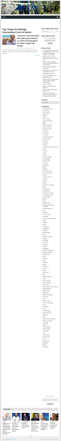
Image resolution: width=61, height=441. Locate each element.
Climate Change (46, 138)
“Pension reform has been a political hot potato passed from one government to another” (50, 95)
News (44, 260)
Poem (44, 274)
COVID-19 (45, 151)
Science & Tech (46, 300)
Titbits (44, 332)
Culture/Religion (46, 159)
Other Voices (45, 272)
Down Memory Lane (47, 171)
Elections (45, 183)
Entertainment (46, 189)
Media (44, 256)
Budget (44, 122)
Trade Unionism (46, 334)
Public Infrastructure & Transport (50, 286)
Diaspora (45, 167)
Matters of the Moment (48, 250)
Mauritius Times (20, 48)
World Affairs (46, 346)
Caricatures (45, 130)
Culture (44, 153)
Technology (45, 322)
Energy (44, 187)
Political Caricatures (47, 276)
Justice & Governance (47, 236)
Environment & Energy (48, 193)
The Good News (46, 328)
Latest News (45, 240)
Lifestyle (44, 246)
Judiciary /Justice (46, 232)
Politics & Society (47, 280)
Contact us (44, 439)
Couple (44, 149)
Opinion (44, 270)
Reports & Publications (48, 294)
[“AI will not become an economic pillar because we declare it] (54, 417)
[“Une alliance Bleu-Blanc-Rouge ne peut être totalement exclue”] (26, 417)
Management (46, 248)
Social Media (45, 306)
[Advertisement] (28, 22)
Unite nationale (46, 340)
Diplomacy (45, 169)
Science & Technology (48, 302)
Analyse (44, 116)
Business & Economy (47, 124)
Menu (4, 17)
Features (45, 199)
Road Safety (45, 296)
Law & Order (45, 242)
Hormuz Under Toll (47, 84)
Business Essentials (47, 126)
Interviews (45, 230)
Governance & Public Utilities (49, 218)
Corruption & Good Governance (50, 146)
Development (46, 165)
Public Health (46, 284)
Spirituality (45, 314)
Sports (44, 316)
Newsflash (45, 262)
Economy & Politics (47, 177)
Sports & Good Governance (49, 318)
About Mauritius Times (48, 108)
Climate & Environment (48, 136)
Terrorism (45, 324)
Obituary (45, 264)
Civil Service (45, 134)
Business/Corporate (47, 128)
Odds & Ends (46, 266)
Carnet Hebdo (46, 132)
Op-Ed (44, 268)
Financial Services (47, 203)
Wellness (45, 344)
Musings (44, 258)
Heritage (45, 222)
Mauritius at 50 (46, 254)
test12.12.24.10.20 (53, 439)
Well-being (45, 342)
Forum (44, 210)
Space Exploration (47, 312)
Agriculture (45, 114)
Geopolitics (45, 212)
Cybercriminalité (46, 161)
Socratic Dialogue (47, 310)
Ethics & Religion (46, 197)
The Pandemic (46, 330)
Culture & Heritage (47, 157)
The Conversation (47, 326)
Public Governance (47, 282)
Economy (45, 175)
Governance (45, 216)
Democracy (45, 163)
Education (45, 181)
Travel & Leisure (46, 336)
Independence (46, 228)
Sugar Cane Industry (47, 320)
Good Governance (47, 214)
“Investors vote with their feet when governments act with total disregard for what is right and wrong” (28, 41)
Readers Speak (46, 290)
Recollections (46, 292)
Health (44, 220)
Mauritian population (47, 252)
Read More (37, 55)
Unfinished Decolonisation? (49, 73)
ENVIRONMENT (46, 191)
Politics (44, 278)
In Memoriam (46, 226)
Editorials (45, 179)
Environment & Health (48, 195)
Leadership (45, 244)
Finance (44, 201)
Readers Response (47, 288)
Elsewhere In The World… (49, 185)
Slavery (44, 304)
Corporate (45, 144)
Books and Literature (47, 120)
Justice (44, 234)
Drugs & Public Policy (48, 173)
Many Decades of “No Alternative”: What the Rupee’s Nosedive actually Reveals (50, 81)
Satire (44, 298)
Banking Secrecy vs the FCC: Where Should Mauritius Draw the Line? (50, 58)
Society (44, 308)
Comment (45, 140)
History (44, 224)
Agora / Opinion (46, 112)
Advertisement (46, 110)
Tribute (44, 338)
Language (45, 238)
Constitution (45, 142)
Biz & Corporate (46, 118)
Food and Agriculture (47, 208)
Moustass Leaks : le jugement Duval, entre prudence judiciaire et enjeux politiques (50, 63)
